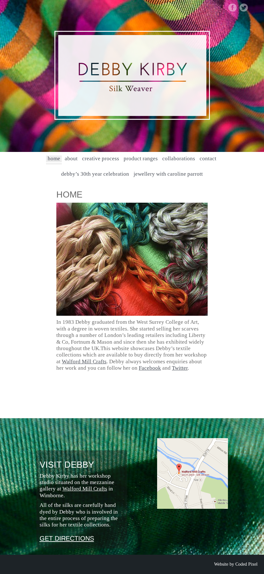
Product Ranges (141, 158)
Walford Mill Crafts (84, 361)
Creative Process (100, 158)
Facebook (150, 368)
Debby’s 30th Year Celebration (95, 174)
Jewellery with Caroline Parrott (168, 174)
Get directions (67, 538)
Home (54, 158)
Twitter (180, 368)
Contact (208, 158)
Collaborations (178, 158)
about (71, 158)
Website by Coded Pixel (236, 564)
